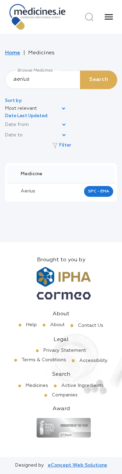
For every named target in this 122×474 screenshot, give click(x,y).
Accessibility (93, 360)
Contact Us (90, 325)
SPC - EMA (98, 191)
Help (31, 324)
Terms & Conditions (44, 360)
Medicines (37, 385)
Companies (65, 395)
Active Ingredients (82, 385)
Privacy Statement (64, 350)
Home (12, 53)
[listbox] (35, 108)
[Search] (89, 17)
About (57, 324)
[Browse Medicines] (61, 79)
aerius (28, 191)
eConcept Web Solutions (77, 465)
